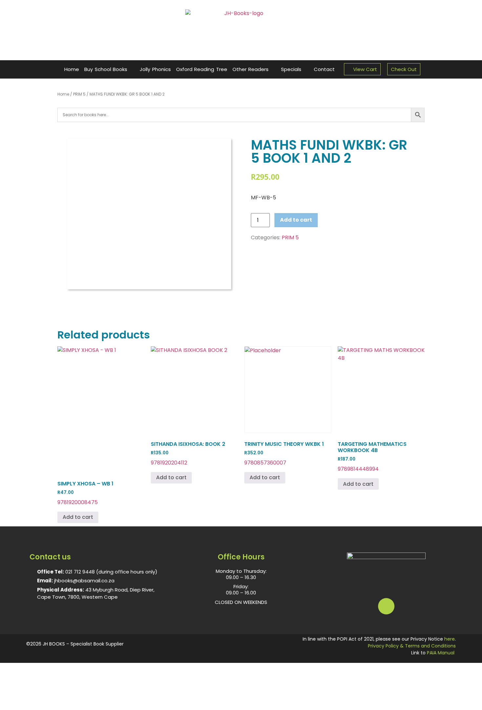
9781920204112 (188, 453)
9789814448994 (372, 456)
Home (71, 69)
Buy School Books (105, 69)
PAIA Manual (440, 652)
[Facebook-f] (386, 606)
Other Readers (250, 69)
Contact (324, 69)
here (449, 639)
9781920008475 (85, 493)
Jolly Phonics (155, 69)
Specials (291, 69)
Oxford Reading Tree (201, 69)
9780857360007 (284, 453)
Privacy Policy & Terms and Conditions (412, 646)
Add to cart (296, 220)
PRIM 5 (79, 94)
